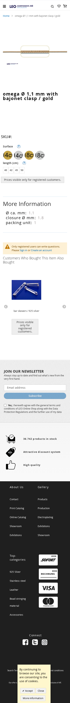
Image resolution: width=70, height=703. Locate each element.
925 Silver (15, 571)
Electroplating (45, 517)
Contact (14, 499)
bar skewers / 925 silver (26, 310)
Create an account (41, 250)
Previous (6, 307)
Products (42, 499)
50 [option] (22, 170)
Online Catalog (18, 517)
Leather (14, 589)
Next (64, 307)
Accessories (16, 614)
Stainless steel (18, 580)
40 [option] (5, 170)
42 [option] (11, 170)
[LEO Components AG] (21, 6)
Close (41, 690)
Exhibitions (16, 535)
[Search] (52, 6)
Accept (28, 690)
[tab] (35, 204)
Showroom (16, 526)
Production (44, 508)
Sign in (23, 250)
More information (33, 698)
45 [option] (16, 170)
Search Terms (13, 670)
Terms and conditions (54, 670)
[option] (8, 155)
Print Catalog (17, 508)
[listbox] (36, 155)
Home (6, 15)
